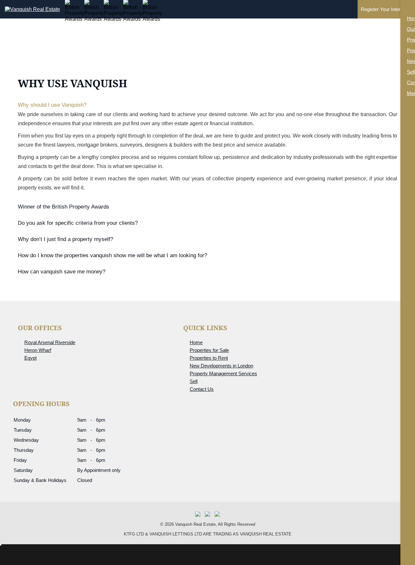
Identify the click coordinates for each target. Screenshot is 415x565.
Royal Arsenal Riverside (49, 342)
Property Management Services (223, 373)
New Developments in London (221, 365)
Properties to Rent (209, 358)
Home (196, 342)
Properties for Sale (209, 350)
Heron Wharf (37, 350)
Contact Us (202, 389)
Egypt (30, 358)
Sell (193, 381)
